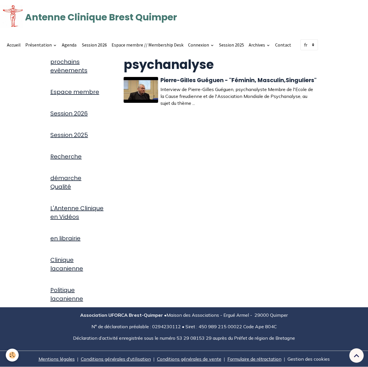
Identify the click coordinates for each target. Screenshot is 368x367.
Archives (257, 45)
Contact (283, 45)
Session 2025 (231, 45)
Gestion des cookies (309, 359)
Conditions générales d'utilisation (116, 359)
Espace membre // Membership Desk (147, 45)
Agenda (69, 45)
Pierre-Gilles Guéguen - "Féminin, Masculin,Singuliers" (238, 80)
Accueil (14, 45)
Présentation (39, 45)
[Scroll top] (356, 355)
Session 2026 (94, 45)
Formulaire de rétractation (254, 359)
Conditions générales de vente (189, 359)
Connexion (199, 45)
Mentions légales (57, 359)
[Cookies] (12, 355)
